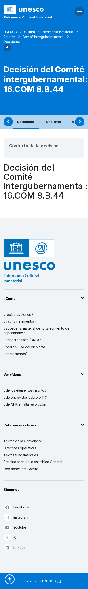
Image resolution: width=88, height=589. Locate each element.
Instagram (20, 517)
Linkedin (19, 548)
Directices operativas (20, 448)
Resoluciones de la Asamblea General (33, 462)
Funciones (52, 122)
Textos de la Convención (23, 441)
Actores (9, 37)
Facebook (21, 507)
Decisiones (26, 122)
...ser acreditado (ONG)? (22, 340)
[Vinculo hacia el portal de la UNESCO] (29, 9)
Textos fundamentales (21, 455)
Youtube (19, 527)
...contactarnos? (15, 354)
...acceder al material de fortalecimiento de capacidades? (36, 330)
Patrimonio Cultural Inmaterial (28, 17)
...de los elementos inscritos (25, 390)
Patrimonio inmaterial (58, 32)
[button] (7, 50)
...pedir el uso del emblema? (25, 347)
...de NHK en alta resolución (25, 404)
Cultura (29, 32)
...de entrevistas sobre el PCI (26, 397)
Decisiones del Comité (21, 469)
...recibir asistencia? (18, 314)
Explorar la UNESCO (41, 581)
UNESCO (10, 32)
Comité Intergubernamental (43, 37)
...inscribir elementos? (20, 321)
